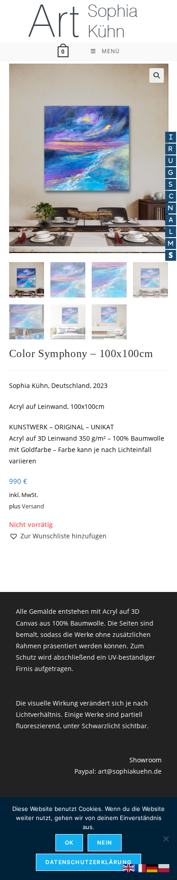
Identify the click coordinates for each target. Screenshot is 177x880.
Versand (33, 506)
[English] (129, 867)
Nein (104, 842)
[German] (152, 867)
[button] (156, 75)
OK (69, 842)
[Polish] (164, 867)
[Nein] (165, 838)
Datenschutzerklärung (88, 862)
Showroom (145, 760)
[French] (141, 867)
